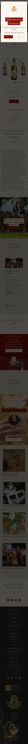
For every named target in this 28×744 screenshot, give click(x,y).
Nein (18, 37)
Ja (7, 37)
